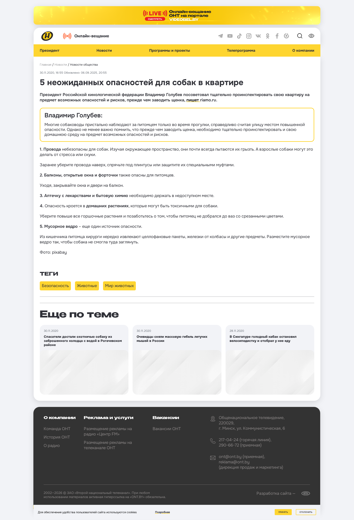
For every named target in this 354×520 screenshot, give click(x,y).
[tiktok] (239, 36)
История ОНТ (57, 437)
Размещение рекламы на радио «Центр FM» (108, 431)
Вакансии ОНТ (167, 428)
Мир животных (119, 285)
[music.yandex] (286, 36)
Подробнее (162, 512)
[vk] (258, 36)
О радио (52, 445)
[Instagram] (248, 36)
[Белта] (303, 493)
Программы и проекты (169, 50)
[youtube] (230, 36)
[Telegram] (220, 36)
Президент (49, 50)
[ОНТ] (47, 36)
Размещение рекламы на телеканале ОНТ (108, 445)
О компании (303, 50)
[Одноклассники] (267, 36)
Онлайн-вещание (91, 36)
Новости (104, 50)
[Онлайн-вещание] (177, 15)
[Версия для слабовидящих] (311, 36)
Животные (87, 285)
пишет (193, 100)
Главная (45, 65)
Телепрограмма (241, 50)
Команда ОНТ (57, 428)
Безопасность (55, 285)
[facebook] (277, 36)
